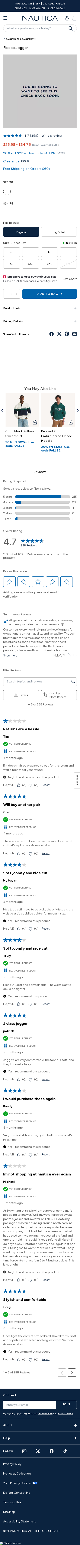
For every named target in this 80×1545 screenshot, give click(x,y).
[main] (40, 709)
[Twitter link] (38, 1451)
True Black (36, 213)
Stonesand (7, 191)
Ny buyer (10, 880)
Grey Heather (45, 213)
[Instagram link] (24, 1451)
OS (68, 264)
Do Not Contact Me (16, 1493)
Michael (9, 1182)
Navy (7, 213)
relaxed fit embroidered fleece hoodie (56, 436)
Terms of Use (45, 1413)
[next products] (76, 410)
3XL (49, 264)
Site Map (9, 1512)
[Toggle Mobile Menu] (5, 18)
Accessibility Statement (19, 1521)
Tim (6, 736)
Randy (7, 1106)
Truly (7, 956)
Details (61, 152)
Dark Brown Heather (16, 213)
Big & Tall (59, 232)
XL (11, 264)
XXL (30, 264)
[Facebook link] (51, 1451)
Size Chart (70, 279)
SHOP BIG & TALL (56, 8)
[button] (9, 581)
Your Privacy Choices (17, 1483)
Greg (7, 1307)
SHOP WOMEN (37, 8)
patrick (8, 1031)
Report (45, 785)
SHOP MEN (21, 8)
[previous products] (3, 410)
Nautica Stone (26, 213)
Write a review (52, 135)
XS (11, 252)
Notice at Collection (17, 1473)
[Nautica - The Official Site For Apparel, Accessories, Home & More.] (40, 18)
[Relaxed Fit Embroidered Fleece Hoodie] (58, 410)
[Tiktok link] (65, 1451)
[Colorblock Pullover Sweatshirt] (22, 410)
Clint (7, 812)
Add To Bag (48, 294)
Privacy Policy (65, 1413)
